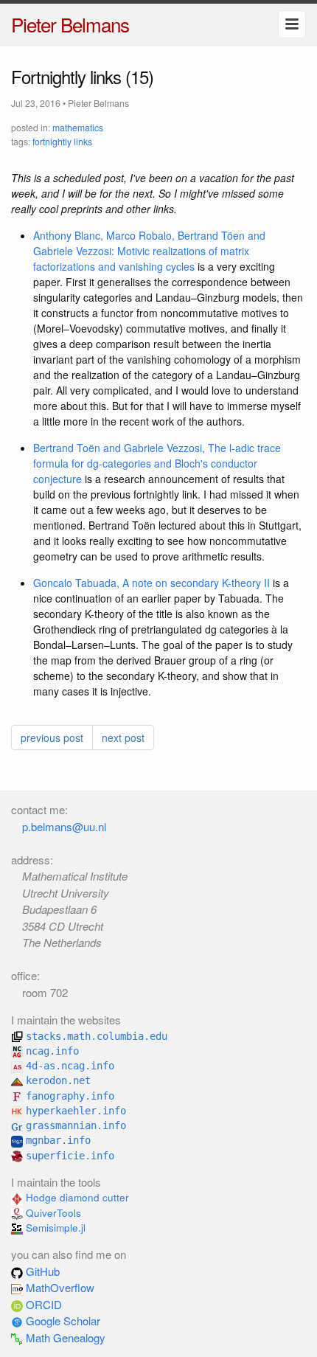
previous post (52, 737)
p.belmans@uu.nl (64, 826)
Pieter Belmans (70, 24)
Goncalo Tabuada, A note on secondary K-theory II (151, 582)
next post (123, 737)
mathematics (77, 127)
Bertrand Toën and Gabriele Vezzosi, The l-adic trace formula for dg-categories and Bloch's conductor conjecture (157, 463)
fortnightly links (62, 141)
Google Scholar (61, 1320)
